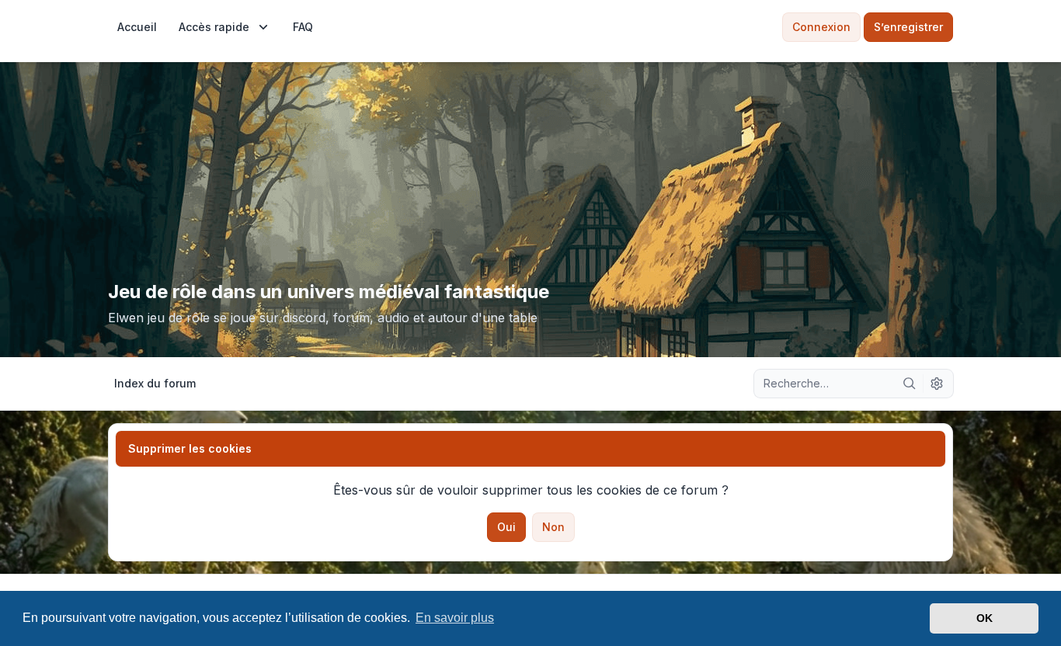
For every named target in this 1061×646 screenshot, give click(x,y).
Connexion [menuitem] (821, 26)
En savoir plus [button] (455, 617)
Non (553, 526)
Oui (506, 526)
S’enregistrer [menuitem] (908, 26)
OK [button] (984, 618)
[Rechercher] (909, 383)
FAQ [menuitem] (303, 26)
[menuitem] (137, 27)
